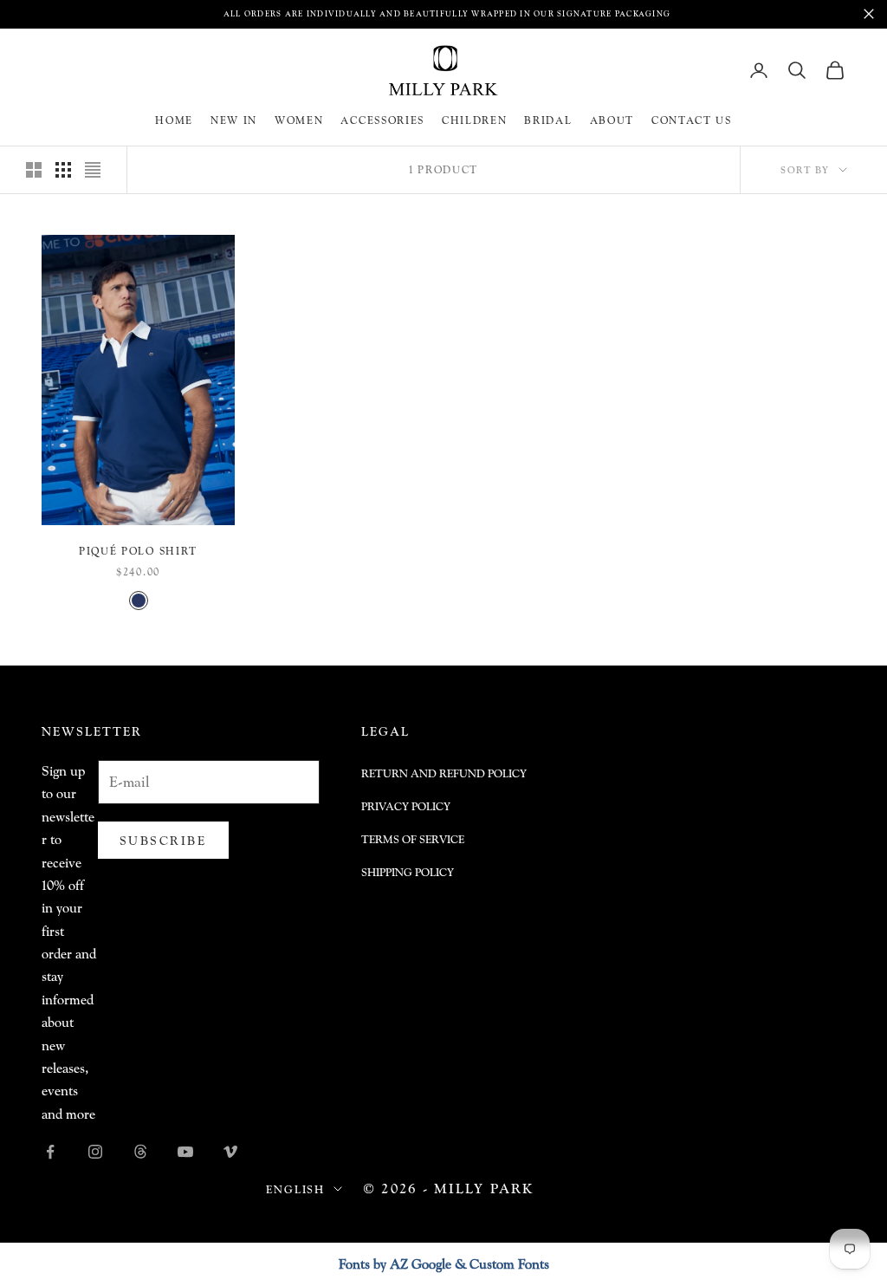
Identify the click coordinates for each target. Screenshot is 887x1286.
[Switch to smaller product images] (63, 169)
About (612, 120)
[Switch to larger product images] (34, 169)
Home (174, 120)
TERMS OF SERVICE (412, 839)
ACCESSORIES (382, 120)
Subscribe (163, 840)
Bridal (548, 120)
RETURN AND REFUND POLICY (444, 773)
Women (299, 120)
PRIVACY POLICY (405, 806)
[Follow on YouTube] (185, 1151)
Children (474, 120)
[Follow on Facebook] (50, 1151)
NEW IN (233, 120)
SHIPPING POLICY (407, 872)
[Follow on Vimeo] (230, 1151)
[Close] (868, 13)
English (295, 1189)
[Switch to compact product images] (92, 169)
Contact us (691, 120)
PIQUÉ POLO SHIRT (138, 550)
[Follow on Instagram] (95, 1151)
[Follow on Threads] (140, 1151)
